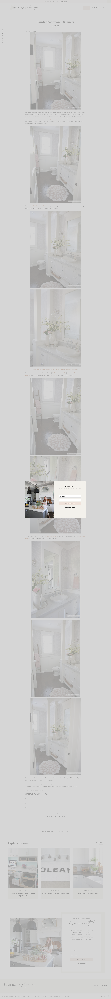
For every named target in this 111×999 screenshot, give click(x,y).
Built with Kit (70, 507)
